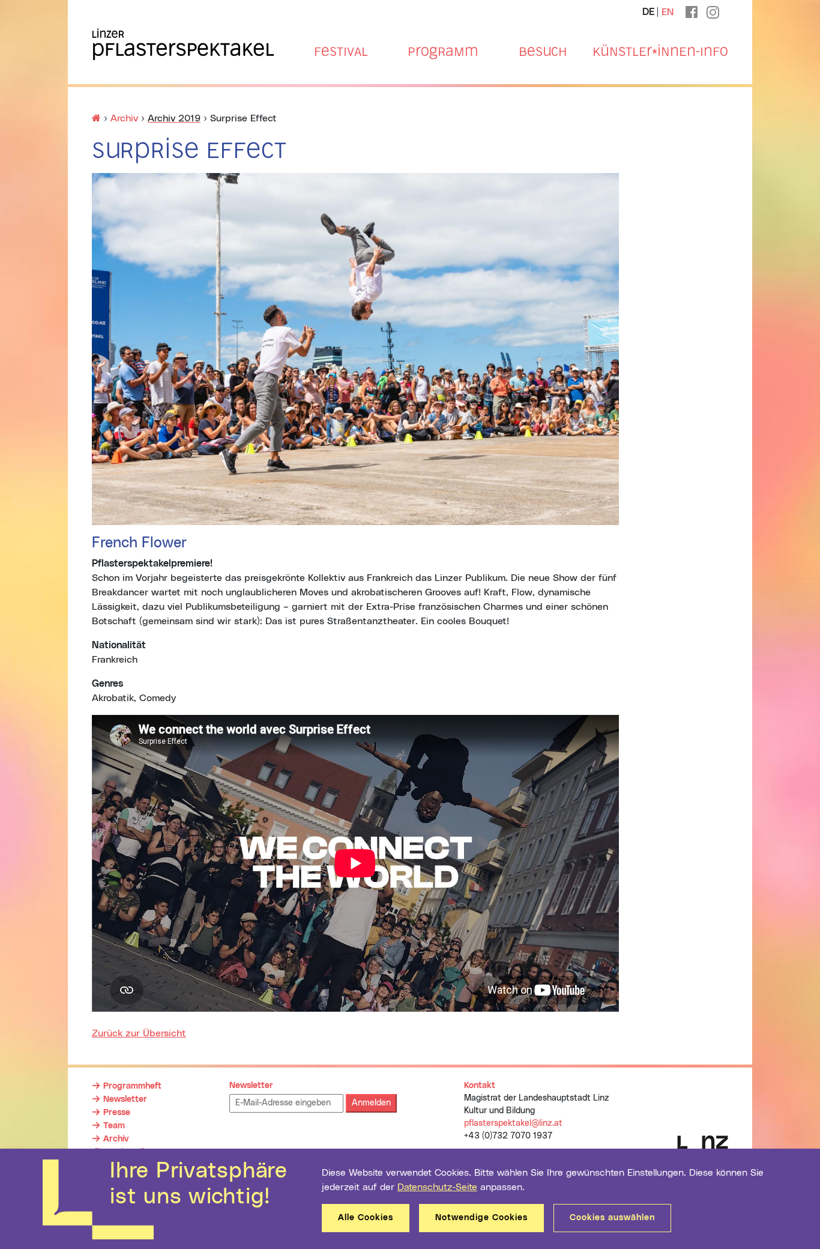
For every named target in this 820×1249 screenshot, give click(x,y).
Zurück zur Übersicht (139, 1033)
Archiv (124, 118)
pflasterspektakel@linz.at (513, 1123)
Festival (341, 51)
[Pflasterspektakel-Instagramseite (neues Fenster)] (713, 9)
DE (648, 12)
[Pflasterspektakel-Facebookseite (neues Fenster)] (692, 8)
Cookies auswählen (612, 1218)
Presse (116, 1112)
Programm (443, 51)
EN (668, 12)
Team (114, 1126)
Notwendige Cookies (481, 1218)
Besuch (543, 51)
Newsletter (125, 1099)
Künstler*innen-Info (660, 51)
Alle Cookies (365, 1218)
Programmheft (132, 1086)
